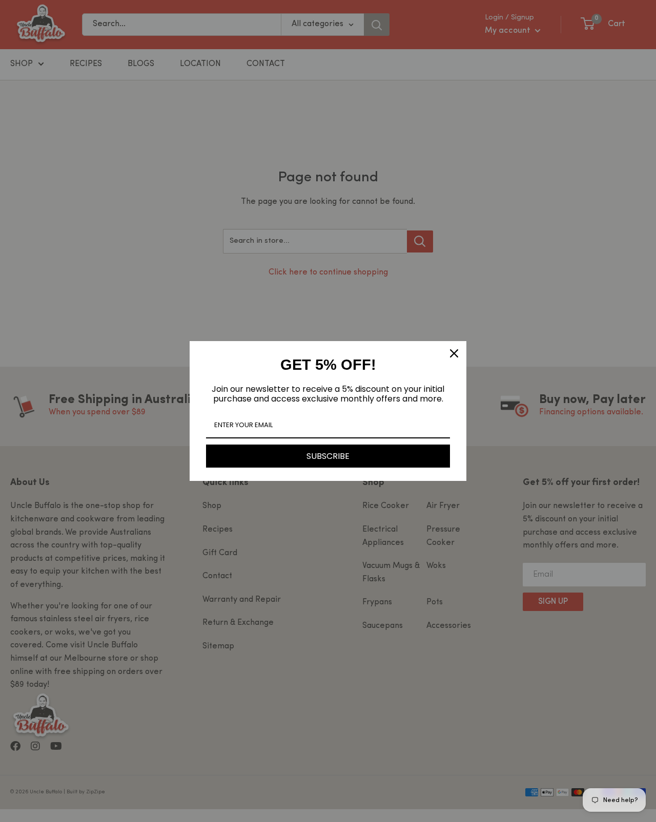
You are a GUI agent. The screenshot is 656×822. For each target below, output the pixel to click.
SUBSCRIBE (328, 456)
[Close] (454, 353)
